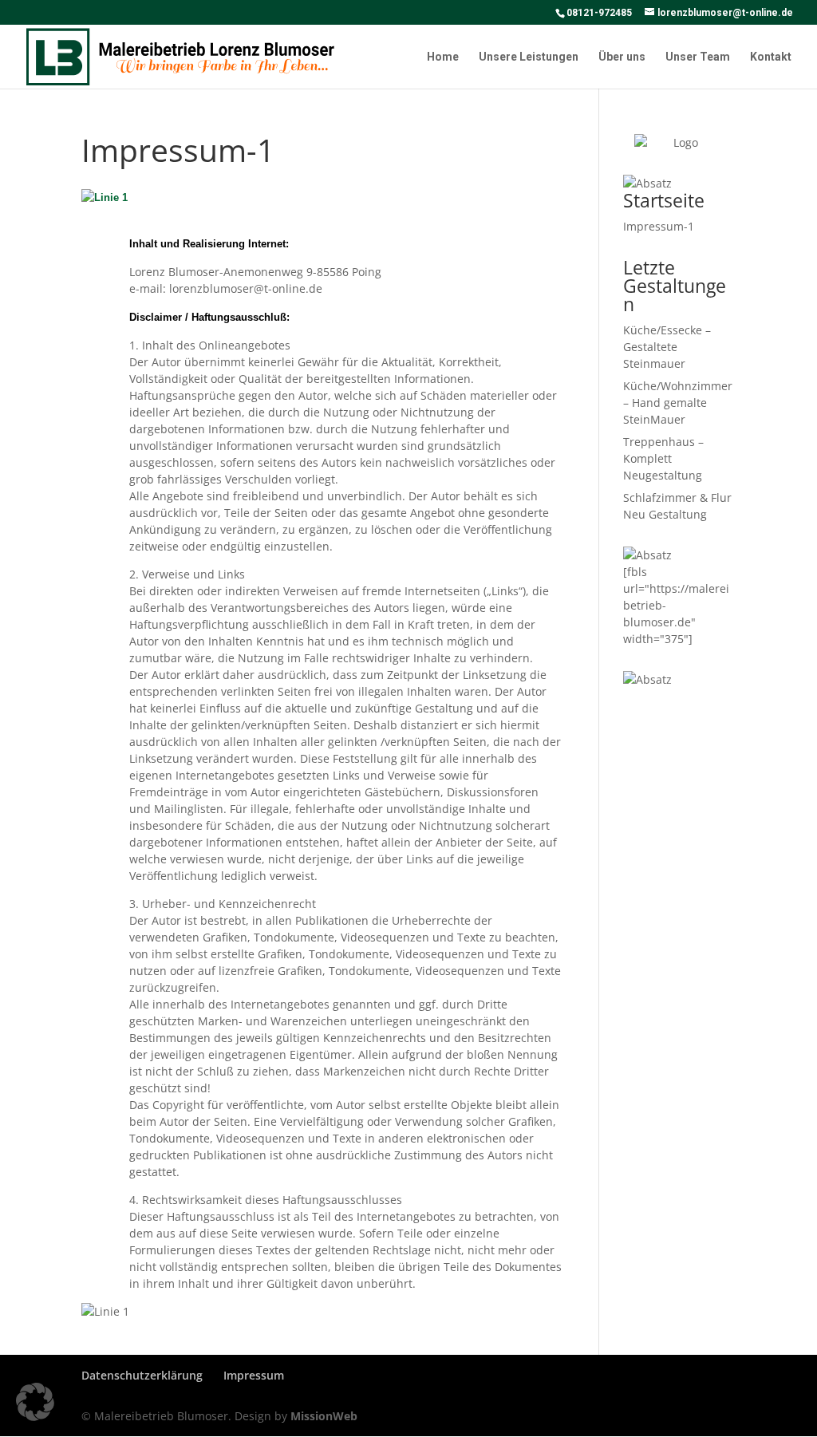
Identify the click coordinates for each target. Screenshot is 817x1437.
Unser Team (697, 57)
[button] (35, 1402)
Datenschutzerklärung (142, 1375)
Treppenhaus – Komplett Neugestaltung (663, 458)
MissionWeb (323, 1415)
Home (443, 57)
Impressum (253, 1375)
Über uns (621, 57)
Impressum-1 (658, 226)
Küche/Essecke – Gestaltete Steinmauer (667, 346)
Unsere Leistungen (528, 57)
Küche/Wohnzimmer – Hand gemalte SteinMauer (677, 402)
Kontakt (770, 57)
